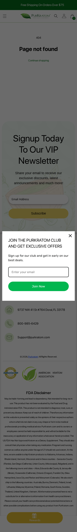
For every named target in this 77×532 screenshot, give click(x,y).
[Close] (70, 235)
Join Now (38, 286)
